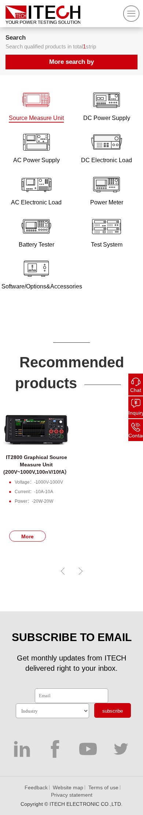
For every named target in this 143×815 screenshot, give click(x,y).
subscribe (112, 711)
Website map (68, 787)
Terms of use (103, 787)
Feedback (36, 787)
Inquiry (135, 413)
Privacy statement (71, 795)
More (27, 536)
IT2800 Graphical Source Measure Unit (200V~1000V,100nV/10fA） (36, 464)
